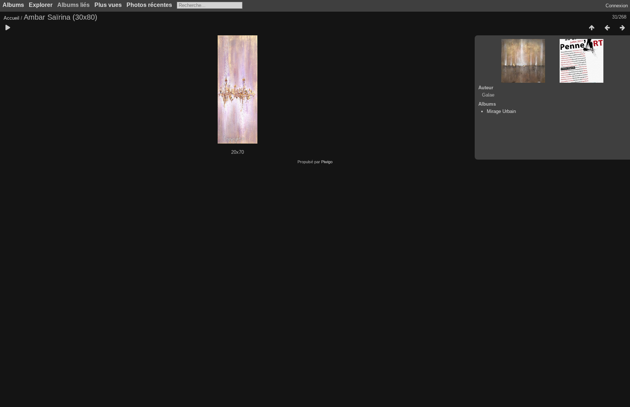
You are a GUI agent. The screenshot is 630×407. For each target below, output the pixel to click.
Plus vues (108, 5)
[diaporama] (7, 28)
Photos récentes (149, 5)
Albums (13, 5)
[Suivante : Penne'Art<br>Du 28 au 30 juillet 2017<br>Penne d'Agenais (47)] (622, 28)
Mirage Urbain (501, 111)
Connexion (617, 5)
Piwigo (326, 162)
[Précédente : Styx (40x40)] (607, 28)
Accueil (11, 18)
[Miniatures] (591, 28)
